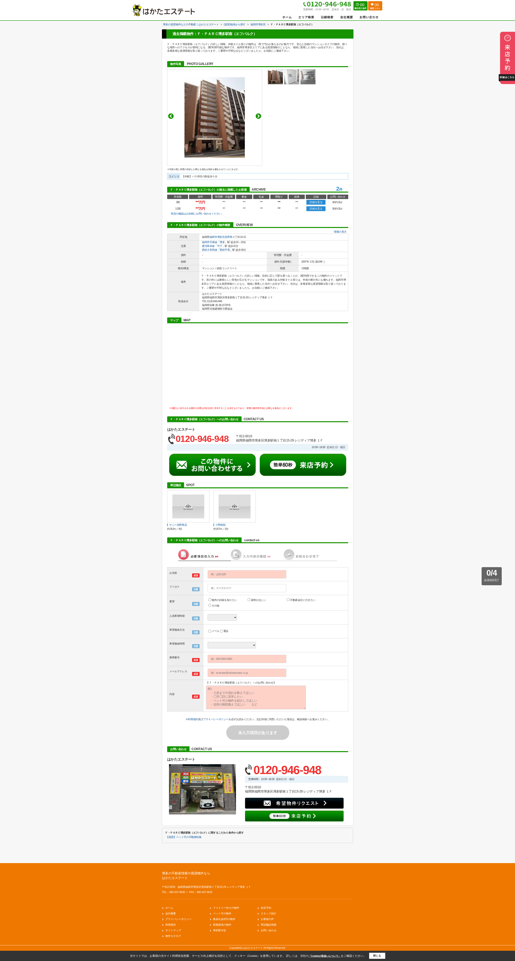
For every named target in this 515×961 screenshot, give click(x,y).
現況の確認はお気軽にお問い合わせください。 (197, 213)
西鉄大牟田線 (209, 249)
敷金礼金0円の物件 (224, 919)
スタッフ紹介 (268, 913)
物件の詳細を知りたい (224, 600)
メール (215, 630)
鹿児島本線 (208, 245)
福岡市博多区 (217, 236)
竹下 (219, 245)
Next (258, 116)
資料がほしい (258, 600)
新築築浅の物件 (222, 924)
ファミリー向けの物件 (226, 907)
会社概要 (170, 913)
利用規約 (193, 719)
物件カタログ (173, 935)
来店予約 (266, 907)
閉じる (377, 955)
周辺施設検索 (268, 924)
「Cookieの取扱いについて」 (325, 956)
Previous (171, 116)
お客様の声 (267, 919)
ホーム (169, 907)
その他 (215, 605)
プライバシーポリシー (216, 719)
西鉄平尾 (225, 249)
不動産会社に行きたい (302, 600)
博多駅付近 (219, 930)
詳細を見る (316, 202)
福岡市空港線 (209, 242)
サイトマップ (173, 930)
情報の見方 (340, 231)
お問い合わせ (268, 930)
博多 (222, 242)
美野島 (228, 236)
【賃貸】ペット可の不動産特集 (184, 837)
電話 (225, 630)
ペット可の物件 (222, 913)
